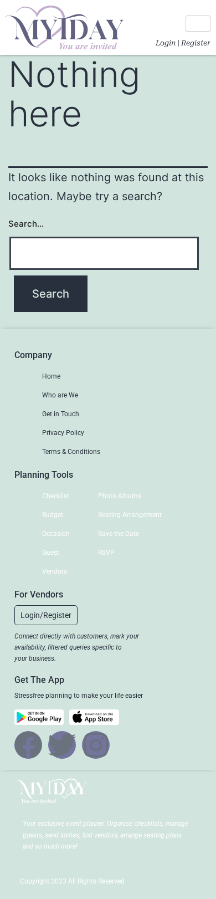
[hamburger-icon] (198, 24)
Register (195, 43)
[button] (46, 615)
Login (166, 43)
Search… (26, 223)
